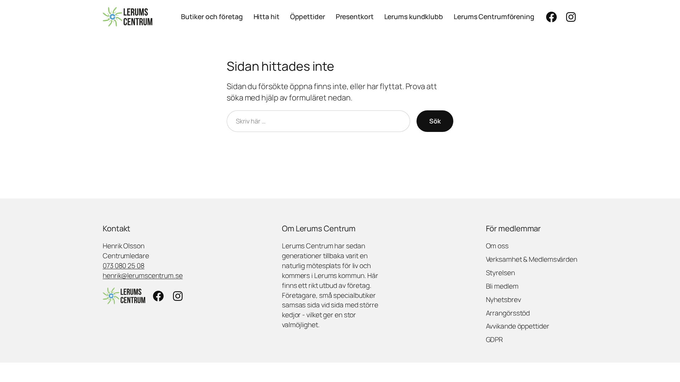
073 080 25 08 (123, 265)
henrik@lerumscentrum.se (143, 275)
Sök (435, 121)
